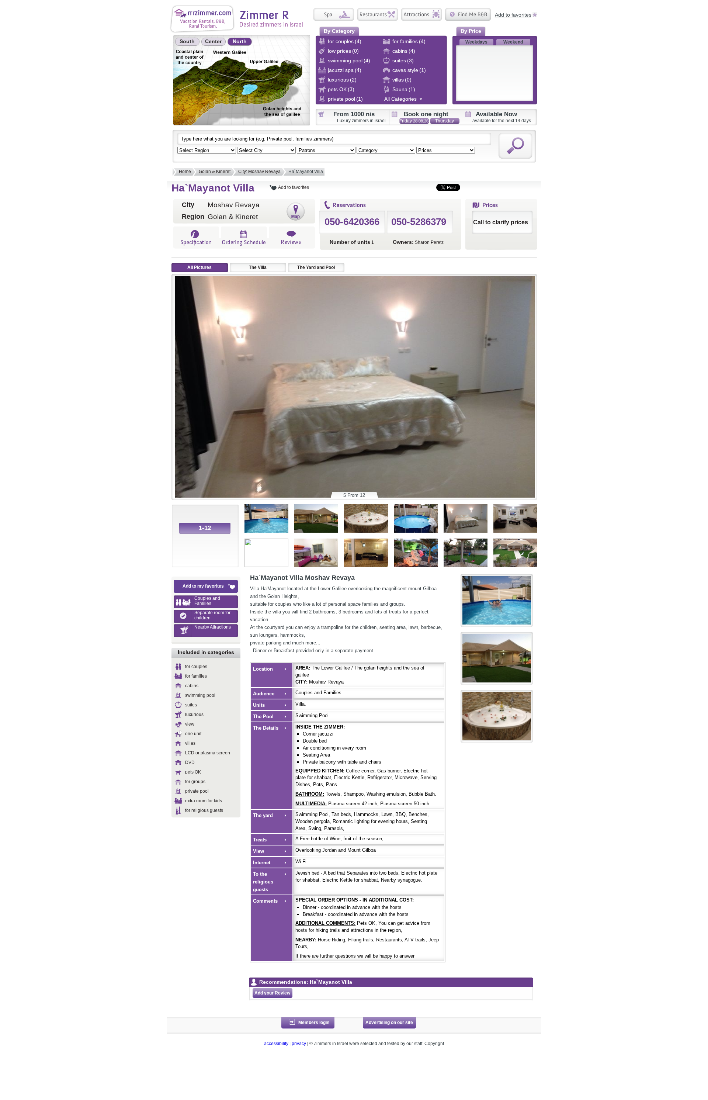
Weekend (513, 42)
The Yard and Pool (316, 267)
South (187, 41)
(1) (422, 70)
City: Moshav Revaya (259, 171)
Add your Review (272, 993)
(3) (410, 60)
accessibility (276, 1043)
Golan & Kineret (214, 171)
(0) (355, 51)
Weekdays (476, 42)
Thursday (444, 121)
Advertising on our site (389, 1022)
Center (213, 41)
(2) (353, 80)
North (240, 41)
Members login (313, 1022)
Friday (413, 121)
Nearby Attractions (212, 627)
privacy (299, 1043)
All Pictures (199, 267)
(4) (358, 41)
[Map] (296, 212)
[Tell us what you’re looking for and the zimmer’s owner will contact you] (468, 14)
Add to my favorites (203, 586)
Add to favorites (513, 14)
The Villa (258, 267)
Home (185, 171)
